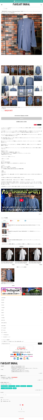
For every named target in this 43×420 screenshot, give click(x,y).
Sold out (21, 118)
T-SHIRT (2, 307)
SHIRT (2, 310)
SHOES (2, 315)
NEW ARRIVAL (4, 322)
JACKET (2, 302)
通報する (40, 214)
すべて (5, 220)
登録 (40, 343)
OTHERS (2, 317)
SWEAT (2, 305)
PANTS (2, 312)
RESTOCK (3, 320)
